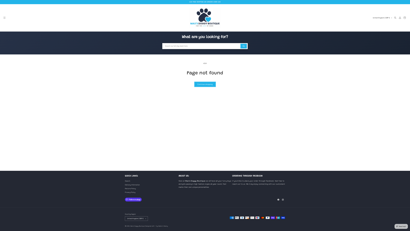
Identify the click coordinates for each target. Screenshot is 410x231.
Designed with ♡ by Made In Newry (156, 226)
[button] (4, 17)
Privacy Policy (130, 192)
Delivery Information (132, 185)
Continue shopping (205, 84)
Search (127, 181)
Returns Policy (130, 189)
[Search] (243, 46)
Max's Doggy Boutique (137, 226)
